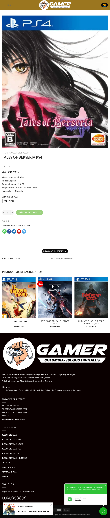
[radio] (9, 201)
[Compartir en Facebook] (9, 231)
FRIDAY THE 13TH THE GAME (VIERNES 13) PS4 (91, 322)
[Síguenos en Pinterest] (19, 498)
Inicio (5, 153)
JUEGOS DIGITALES (10, 197)
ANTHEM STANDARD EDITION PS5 (33, 511)
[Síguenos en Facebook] (4, 498)
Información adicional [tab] (55, 251)
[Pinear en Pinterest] (19, 231)
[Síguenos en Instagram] (9, 498)
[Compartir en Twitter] (14, 231)
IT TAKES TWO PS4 (19, 321)
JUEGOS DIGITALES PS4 (20, 153)
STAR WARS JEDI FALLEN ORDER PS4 (55, 322)
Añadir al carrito (30, 212)
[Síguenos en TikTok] (14, 498)
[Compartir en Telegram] (24, 231)
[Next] (108, 304)
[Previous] (2, 304)
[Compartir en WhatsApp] (4, 231)
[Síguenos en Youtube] (24, 498)
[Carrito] (104, 5)
